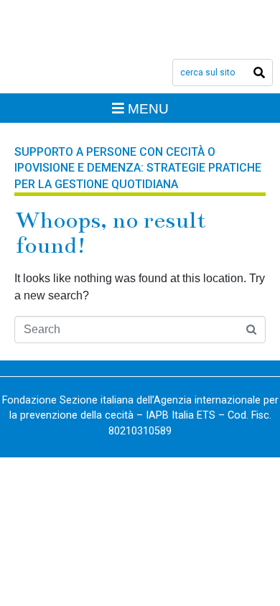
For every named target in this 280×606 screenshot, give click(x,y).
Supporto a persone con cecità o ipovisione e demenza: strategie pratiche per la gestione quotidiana (137, 168)
